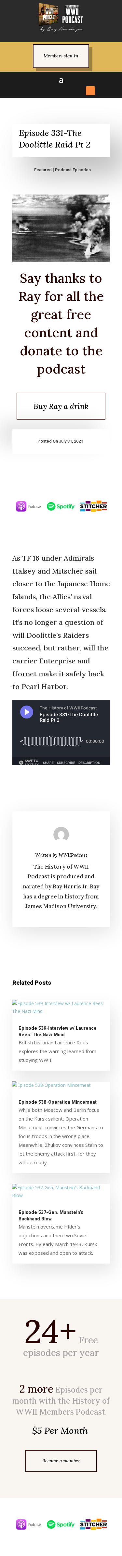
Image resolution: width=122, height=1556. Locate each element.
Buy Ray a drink (61, 406)
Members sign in (61, 56)
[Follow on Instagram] (55, 90)
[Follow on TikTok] (67, 90)
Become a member (61, 1461)
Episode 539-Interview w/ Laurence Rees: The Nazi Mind (58, 1032)
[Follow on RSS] (90, 90)
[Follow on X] (43, 90)
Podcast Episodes (73, 169)
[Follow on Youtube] (78, 90)
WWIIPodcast (73, 855)
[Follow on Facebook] (31, 90)
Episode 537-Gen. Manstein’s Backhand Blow (51, 1216)
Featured (43, 169)
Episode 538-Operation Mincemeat (58, 1102)
